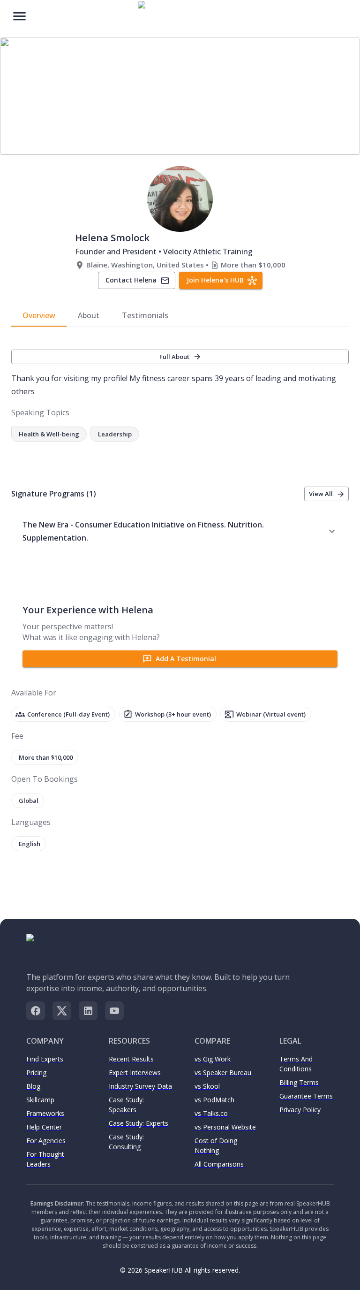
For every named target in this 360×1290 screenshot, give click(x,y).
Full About (174, 356)
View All (321, 493)
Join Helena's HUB (215, 279)
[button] (180, 531)
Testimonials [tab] (145, 315)
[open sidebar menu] (19, 15)
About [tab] (88, 315)
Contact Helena (131, 279)
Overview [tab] (38, 315)
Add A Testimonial (186, 658)
